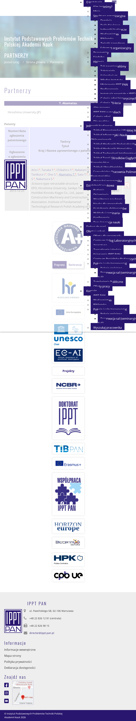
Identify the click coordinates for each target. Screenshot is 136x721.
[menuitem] (116, 48)
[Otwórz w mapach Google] (22, 692)
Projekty (68, 371)
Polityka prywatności (18, 662)
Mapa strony (12, 656)
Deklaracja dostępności (19, 668)
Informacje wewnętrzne (20, 650)
